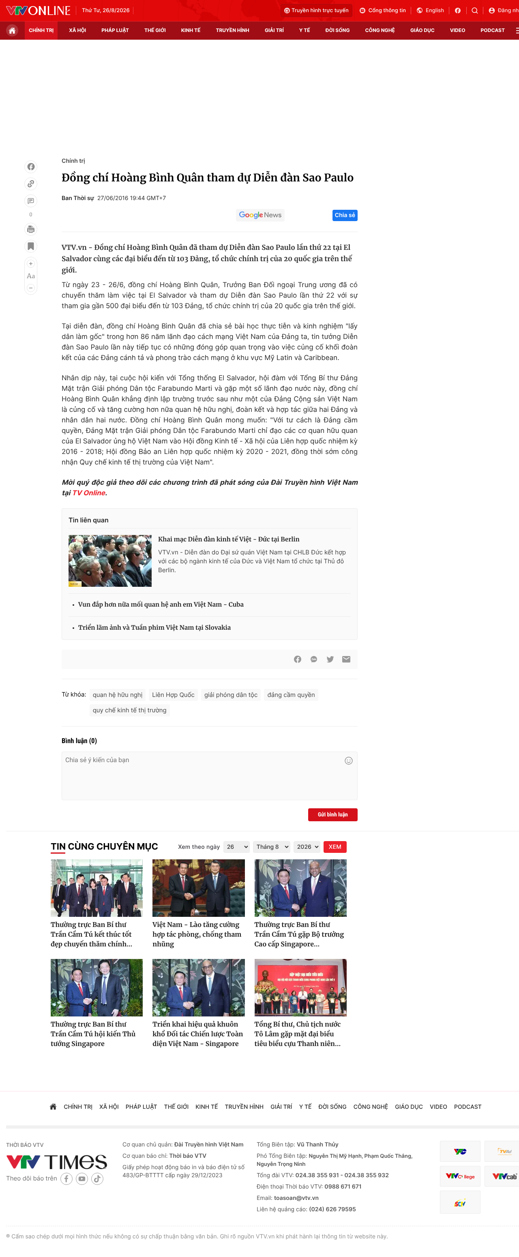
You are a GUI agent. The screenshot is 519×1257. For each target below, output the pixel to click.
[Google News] (260, 215)
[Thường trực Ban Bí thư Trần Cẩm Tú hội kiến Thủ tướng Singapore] (97, 987)
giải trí (274, 30)
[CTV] (460, 1176)
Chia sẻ (345, 215)
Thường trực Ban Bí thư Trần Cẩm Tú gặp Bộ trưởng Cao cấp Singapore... (299, 934)
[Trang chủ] (12, 30)
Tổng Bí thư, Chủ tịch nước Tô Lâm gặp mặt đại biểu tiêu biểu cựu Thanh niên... (298, 1034)
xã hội (77, 30)
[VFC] (460, 1151)
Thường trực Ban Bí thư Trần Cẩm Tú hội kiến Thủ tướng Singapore (93, 1034)
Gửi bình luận (333, 815)
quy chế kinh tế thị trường (130, 710)
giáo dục (422, 30)
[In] (30, 229)
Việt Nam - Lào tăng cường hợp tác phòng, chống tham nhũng (196, 934)
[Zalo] (314, 659)
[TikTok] (97, 1178)
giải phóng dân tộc (231, 695)
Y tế (304, 30)
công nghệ (380, 30)
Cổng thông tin (387, 10)
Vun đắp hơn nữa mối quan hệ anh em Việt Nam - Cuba (161, 605)
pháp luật (115, 30)
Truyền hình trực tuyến (320, 10)
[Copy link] (30, 183)
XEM (335, 847)
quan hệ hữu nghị (118, 695)
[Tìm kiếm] (477, 10)
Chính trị (73, 161)
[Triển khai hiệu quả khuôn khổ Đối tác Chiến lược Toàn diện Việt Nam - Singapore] (198, 987)
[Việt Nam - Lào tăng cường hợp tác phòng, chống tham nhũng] (198, 888)
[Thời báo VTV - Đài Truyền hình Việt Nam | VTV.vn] (38, 10)
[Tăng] (31, 264)
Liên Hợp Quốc (173, 695)
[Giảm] (31, 288)
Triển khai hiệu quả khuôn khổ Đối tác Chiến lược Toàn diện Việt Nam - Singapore (197, 1034)
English (435, 10)
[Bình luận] (30, 200)
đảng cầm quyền (291, 695)
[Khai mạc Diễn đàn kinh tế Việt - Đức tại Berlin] (110, 561)
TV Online (88, 493)
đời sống (338, 30)
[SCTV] (460, 1202)
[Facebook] (30, 166)
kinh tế (191, 30)
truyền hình (232, 30)
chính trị (41, 30)
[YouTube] (82, 1178)
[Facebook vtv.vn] (460, 10)
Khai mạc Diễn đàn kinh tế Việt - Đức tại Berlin (229, 539)
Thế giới (155, 30)
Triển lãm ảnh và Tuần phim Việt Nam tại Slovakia (154, 628)
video (457, 30)
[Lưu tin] (30, 246)
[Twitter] (330, 659)
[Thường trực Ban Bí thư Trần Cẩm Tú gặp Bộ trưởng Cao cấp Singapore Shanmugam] (301, 888)
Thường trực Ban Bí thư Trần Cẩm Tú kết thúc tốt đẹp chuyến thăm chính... (91, 934)
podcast (493, 30)
